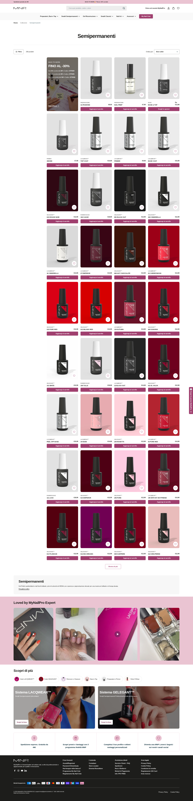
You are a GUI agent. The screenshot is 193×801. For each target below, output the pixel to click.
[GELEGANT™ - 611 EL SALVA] (163, 359)
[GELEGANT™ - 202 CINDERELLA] (163, 190)
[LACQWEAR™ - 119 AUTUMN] (130, 303)
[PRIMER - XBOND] (62, 134)
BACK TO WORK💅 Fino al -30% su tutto (96, 2)
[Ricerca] (124, 8)
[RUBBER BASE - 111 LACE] (62, 471)
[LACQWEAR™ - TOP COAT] (96, 134)
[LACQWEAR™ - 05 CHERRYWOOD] (163, 246)
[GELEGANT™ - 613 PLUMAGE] (62, 527)
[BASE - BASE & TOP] (163, 78)
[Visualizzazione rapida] (109, 61)
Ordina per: (149, 52)
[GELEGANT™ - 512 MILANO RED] (96, 303)
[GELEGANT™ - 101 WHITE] (62, 359)
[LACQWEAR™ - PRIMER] (130, 134)
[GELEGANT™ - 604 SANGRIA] (163, 303)
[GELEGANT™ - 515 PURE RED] (62, 303)
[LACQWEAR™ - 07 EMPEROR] (96, 246)
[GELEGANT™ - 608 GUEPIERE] (130, 527)
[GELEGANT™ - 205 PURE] (130, 471)
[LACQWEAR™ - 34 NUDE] (96, 415)
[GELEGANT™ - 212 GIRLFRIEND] (163, 527)
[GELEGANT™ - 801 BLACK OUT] (130, 190)
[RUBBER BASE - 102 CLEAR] (96, 190)
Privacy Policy (163, 792)
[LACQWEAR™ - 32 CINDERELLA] (62, 246)
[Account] (168, 8)
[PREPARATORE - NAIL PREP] (130, 78)
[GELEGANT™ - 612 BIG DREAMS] (96, 527)
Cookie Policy (174, 792)
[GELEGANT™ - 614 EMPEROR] (96, 471)
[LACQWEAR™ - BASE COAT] (163, 134)
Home (16, 23)
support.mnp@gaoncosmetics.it (44, 791)
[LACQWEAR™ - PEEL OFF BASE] (62, 415)
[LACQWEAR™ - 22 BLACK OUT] (130, 359)
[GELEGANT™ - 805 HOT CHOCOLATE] (130, 246)
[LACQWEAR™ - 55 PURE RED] (163, 415)
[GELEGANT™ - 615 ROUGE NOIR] (62, 190)
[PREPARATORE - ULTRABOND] (96, 78)
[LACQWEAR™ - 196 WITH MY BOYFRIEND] (163, 471)
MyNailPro (21, 791)
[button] (191, 400)
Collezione (23, 23)
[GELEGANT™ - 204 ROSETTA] (130, 415)
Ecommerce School (24, 793)
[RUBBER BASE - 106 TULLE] (96, 359)
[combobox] (96, 8)
